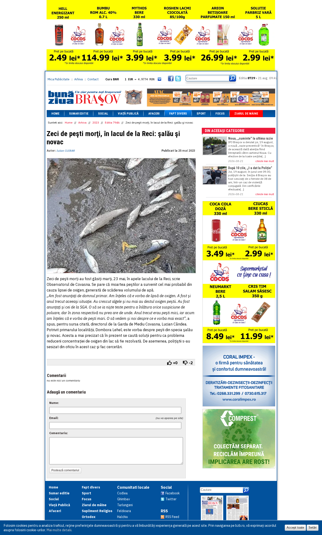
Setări (313, 527)
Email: (53, 418)
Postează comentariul (65, 470)
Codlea (122, 493)
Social (103, 113)
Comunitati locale (133, 487)
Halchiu (122, 517)
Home (55, 113)
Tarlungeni (125, 505)
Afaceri (154, 113)
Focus (220, 113)
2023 (95, 122)
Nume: (54, 403)
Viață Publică (128, 113)
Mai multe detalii (58, 530)
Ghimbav (123, 499)
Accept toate (295, 527)
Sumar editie (78, 113)
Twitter (171, 499)
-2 (191, 362)
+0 (175, 362)
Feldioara (124, 511)
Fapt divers (178, 113)
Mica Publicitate (59, 79)
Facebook (172, 493)
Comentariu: (58, 433)
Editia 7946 (112, 122)
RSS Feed (172, 517)
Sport (201, 113)
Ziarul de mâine (246, 113)
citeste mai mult (265, 161)
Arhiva (78, 79)
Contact (93, 79)
